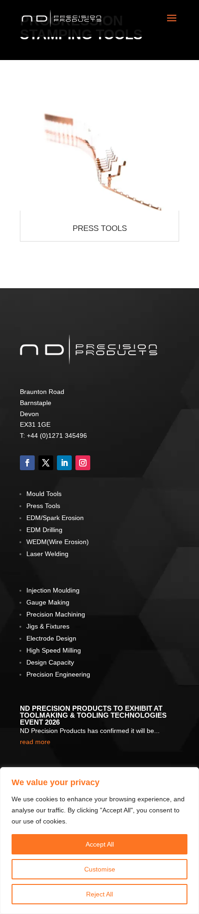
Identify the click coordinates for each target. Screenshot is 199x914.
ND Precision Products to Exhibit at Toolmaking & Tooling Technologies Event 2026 (93, 715)
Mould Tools (44, 493)
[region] (99, 840)
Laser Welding (47, 553)
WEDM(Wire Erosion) (57, 541)
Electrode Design (51, 638)
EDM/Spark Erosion (55, 517)
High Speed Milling (53, 650)
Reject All (99, 894)
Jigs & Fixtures (47, 626)
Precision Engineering (58, 674)
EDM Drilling (44, 529)
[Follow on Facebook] (27, 462)
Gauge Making (47, 602)
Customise (99, 869)
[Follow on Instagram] (82, 462)
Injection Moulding (53, 590)
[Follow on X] (45, 462)
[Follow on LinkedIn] (64, 462)
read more (35, 741)
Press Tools (100, 228)
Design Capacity (50, 662)
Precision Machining (55, 614)
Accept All (100, 844)
